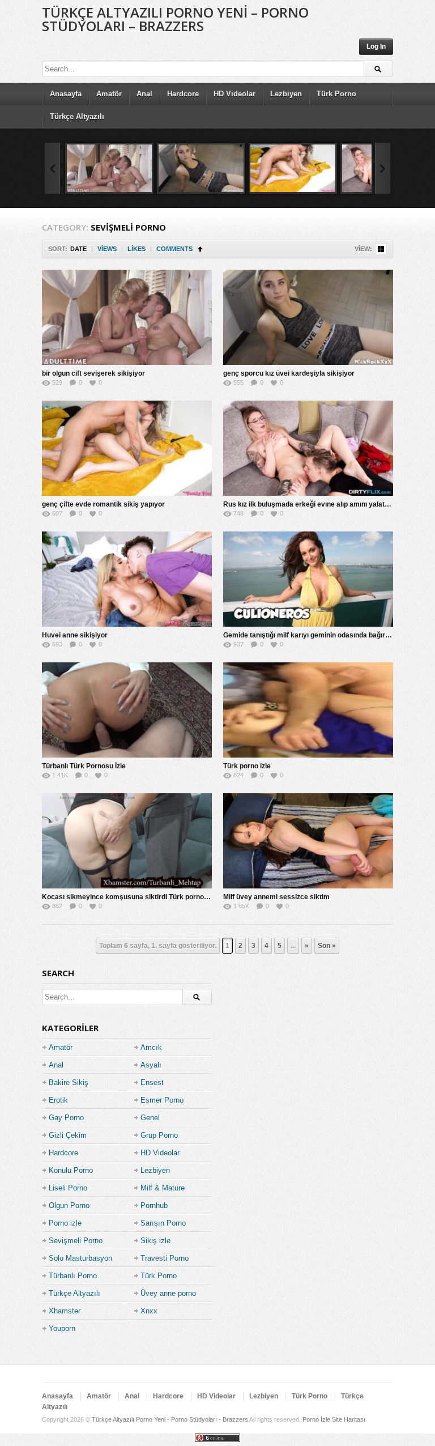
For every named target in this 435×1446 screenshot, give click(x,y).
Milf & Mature (162, 1188)
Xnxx (148, 1311)
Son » (327, 946)
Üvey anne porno (168, 1293)
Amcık (151, 1047)
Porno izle (65, 1223)
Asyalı (150, 1065)
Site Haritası (348, 1419)
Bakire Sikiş (68, 1082)
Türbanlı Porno (73, 1275)
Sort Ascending (200, 249)
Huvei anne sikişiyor (75, 635)
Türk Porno (336, 94)
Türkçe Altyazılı (77, 116)
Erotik (58, 1100)
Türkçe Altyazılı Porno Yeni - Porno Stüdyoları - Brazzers (170, 1419)
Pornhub (154, 1205)
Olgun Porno (69, 1205)
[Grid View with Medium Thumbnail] (381, 249)
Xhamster (64, 1311)
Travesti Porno (164, 1258)
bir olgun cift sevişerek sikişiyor (93, 373)
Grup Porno (159, 1135)
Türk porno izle (247, 766)
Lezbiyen (286, 94)
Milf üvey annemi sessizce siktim (276, 897)
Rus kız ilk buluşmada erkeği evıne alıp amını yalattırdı (310, 504)
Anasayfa (66, 94)
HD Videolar (234, 94)
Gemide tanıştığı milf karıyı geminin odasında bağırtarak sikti (320, 635)
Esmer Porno (162, 1100)
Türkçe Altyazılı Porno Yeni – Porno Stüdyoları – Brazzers (175, 19)
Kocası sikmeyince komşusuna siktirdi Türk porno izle (129, 897)
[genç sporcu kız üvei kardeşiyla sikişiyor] (201, 168)
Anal (144, 94)
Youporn (62, 1328)
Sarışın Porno (163, 1223)
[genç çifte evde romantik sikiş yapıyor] (293, 168)
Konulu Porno (71, 1170)
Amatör (109, 94)
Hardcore (183, 94)
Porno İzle (316, 1419)
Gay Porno (66, 1117)
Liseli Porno (68, 1188)
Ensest (152, 1082)
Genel (150, 1117)
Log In (376, 46)
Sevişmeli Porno (76, 1240)
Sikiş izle (155, 1240)
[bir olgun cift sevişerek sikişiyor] (109, 168)
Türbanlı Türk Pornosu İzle (84, 766)
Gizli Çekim (68, 1135)
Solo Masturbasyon (80, 1258)
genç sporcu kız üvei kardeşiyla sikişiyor (289, 373)
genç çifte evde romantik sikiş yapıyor (103, 504)
